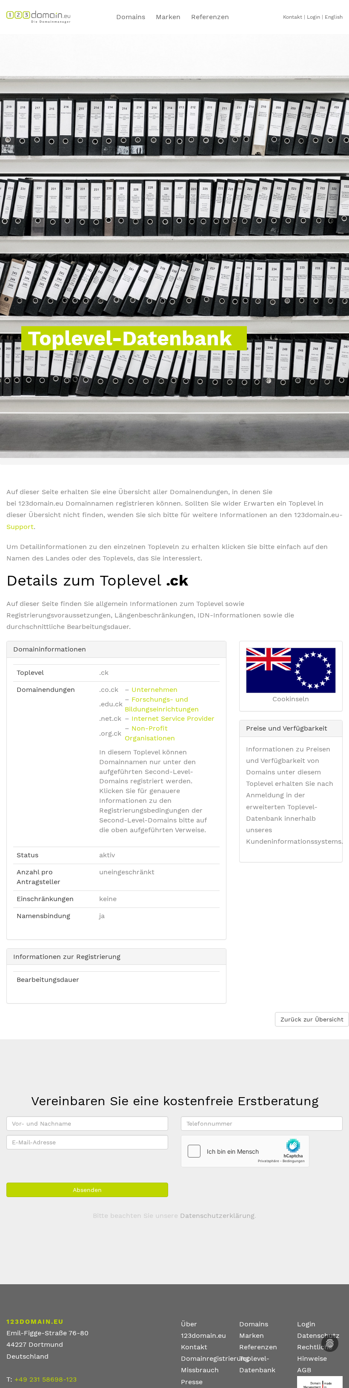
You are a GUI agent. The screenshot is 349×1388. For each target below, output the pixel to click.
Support (20, 527)
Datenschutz (318, 1335)
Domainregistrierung (215, 1358)
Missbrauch (200, 1370)
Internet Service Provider (173, 718)
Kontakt (292, 17)
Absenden (87, 1189)
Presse (192, 1382)
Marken (168, 17)
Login (313, 17)
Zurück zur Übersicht (311, 1019)
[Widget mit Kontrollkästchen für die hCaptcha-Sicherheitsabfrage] (245, 1151)
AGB (304, 1370)
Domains (130, 17)
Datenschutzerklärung (217, 1216)
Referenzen (258, 1347)
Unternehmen (154, 689)
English (334, 17)
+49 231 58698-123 (45, 1379)
